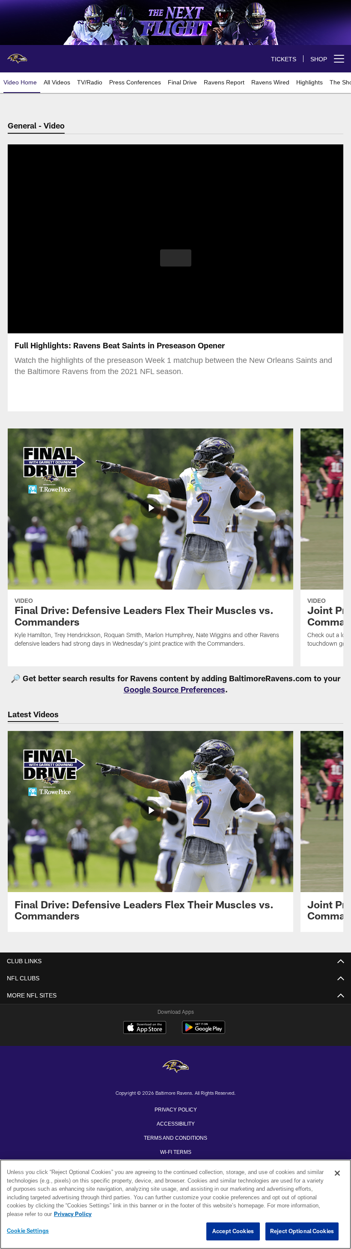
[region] (175, 1204)
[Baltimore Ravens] (175, 1067)
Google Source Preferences (174, 689)
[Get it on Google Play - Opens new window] (204, 1031)
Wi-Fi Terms (176, 1151)
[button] (175, 258)
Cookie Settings (28, 1231)
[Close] (337, 1173)
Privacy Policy (175, 1109)
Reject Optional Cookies (302, 1231)
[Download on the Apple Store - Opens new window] (145, 1028)
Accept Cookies (233, 1231)
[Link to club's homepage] (17, 55)
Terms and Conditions (175, 1137)
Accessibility (175, 1123)
